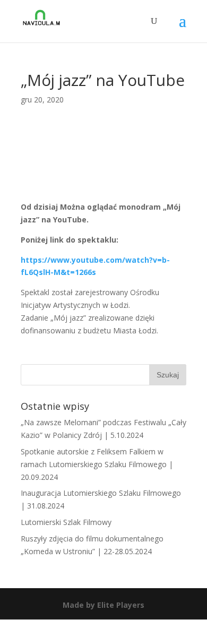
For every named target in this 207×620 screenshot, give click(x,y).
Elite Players (120, 605)
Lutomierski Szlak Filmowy (66, 522)
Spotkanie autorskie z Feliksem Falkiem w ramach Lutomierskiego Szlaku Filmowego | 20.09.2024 (97, 464)
